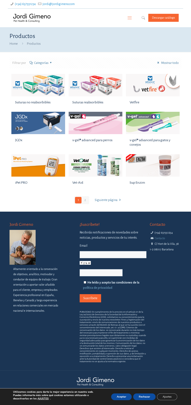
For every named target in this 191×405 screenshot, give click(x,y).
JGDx (18, 140)
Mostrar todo (170, 63)
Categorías (41, 63)
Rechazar (144, 396)
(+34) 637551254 (25, 4)
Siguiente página (106, 200)
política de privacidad (97, 287)
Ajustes (167, 396)
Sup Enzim (137, 182)
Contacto (160, 238)
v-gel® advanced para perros (92, 140)
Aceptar (121, 396)
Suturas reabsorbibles (87, 102)
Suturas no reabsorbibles (33, 102)
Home (14, 43)
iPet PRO (21, 182)
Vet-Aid (77, 182)
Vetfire (134, 102)
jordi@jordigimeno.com (59, 4)
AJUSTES (43, 398)
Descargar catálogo (163, 17)
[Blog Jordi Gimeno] (32, 18)
